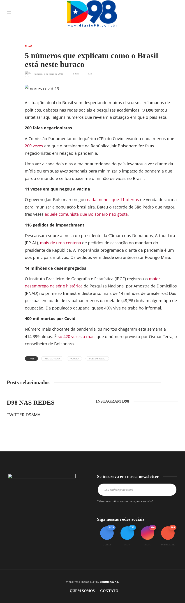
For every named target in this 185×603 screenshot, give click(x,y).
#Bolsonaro (52, 358)
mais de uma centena (60, 242)
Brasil (28, 46)
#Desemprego (97, 358)
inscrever (168, 490)
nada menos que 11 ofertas (113, 199)
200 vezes (34, 145)
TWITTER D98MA (23, 415)
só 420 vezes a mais (76, 336)
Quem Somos (82, 591)
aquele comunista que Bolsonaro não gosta (86, 214)
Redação (38, 73)
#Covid (74, 358)
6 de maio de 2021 (53, 73)
